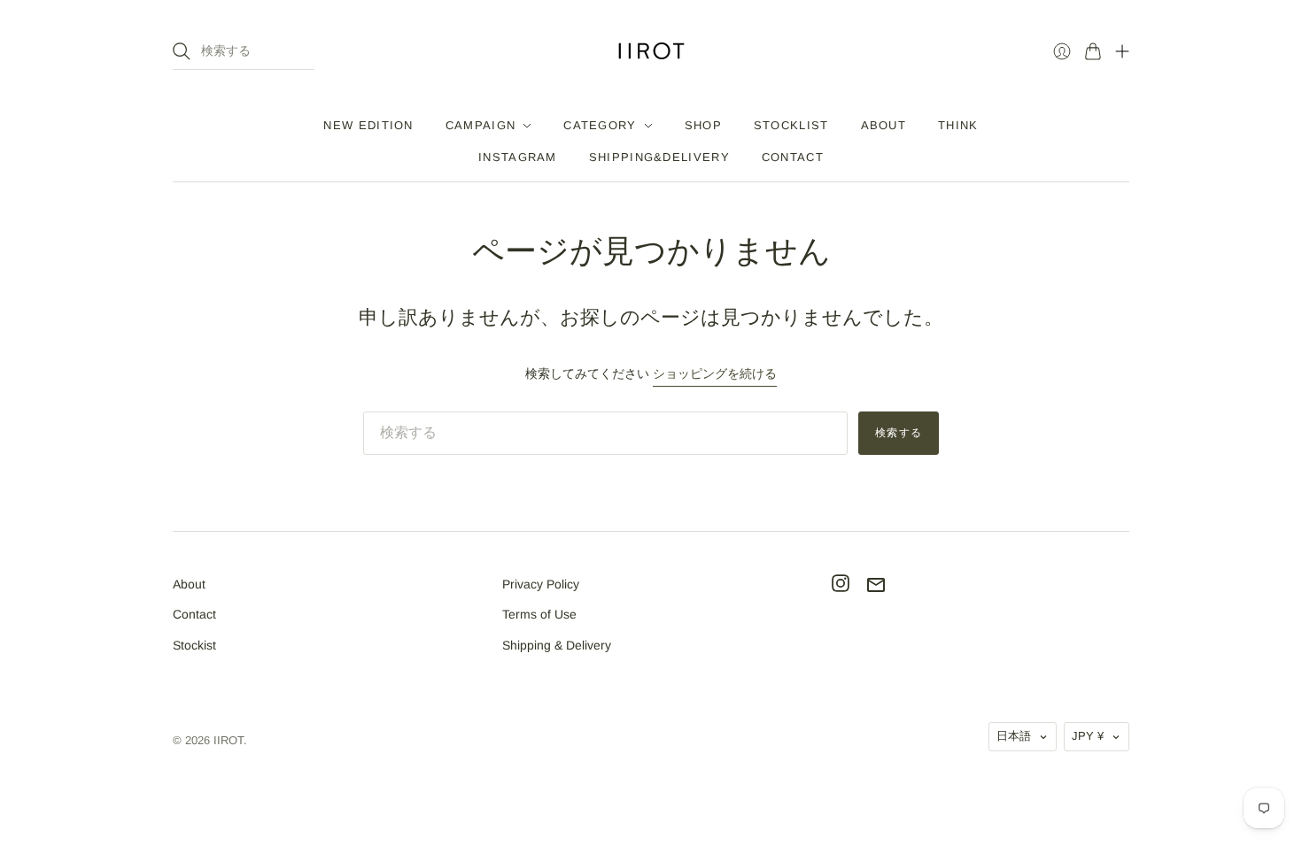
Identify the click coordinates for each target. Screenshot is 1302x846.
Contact (194, 614)
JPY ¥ (1088, 735)
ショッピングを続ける (715, 373)
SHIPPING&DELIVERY (659, 157)
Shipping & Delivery (556, 645)
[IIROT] (651, 50)
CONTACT (793, 157)
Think (958, 125)
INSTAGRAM (517, 157)
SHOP (703, 125)
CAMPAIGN (480, 125)
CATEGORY (599, 125)
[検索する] (181, 51)
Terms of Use (539, 614)
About (189, 584)
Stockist (194, 645)
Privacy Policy (540, 584)
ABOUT (884, 125)
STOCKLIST (791, 125)
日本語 (1013, 735)
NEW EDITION (368, 125)
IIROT (228, 740)
